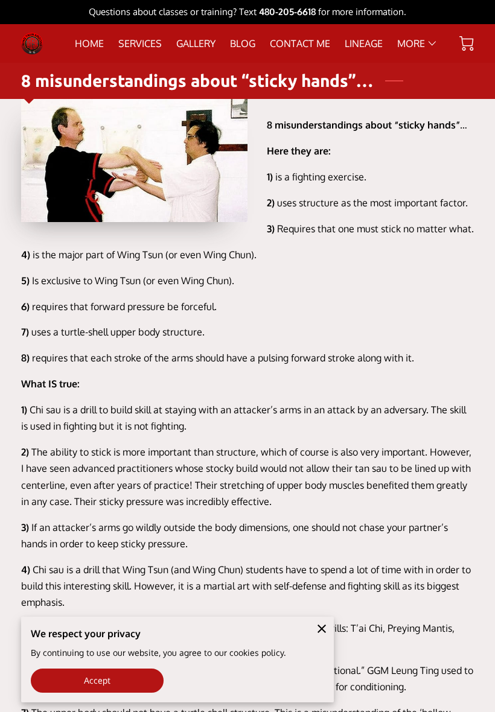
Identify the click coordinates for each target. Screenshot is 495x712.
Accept (97, 680)
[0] (466, 43)
